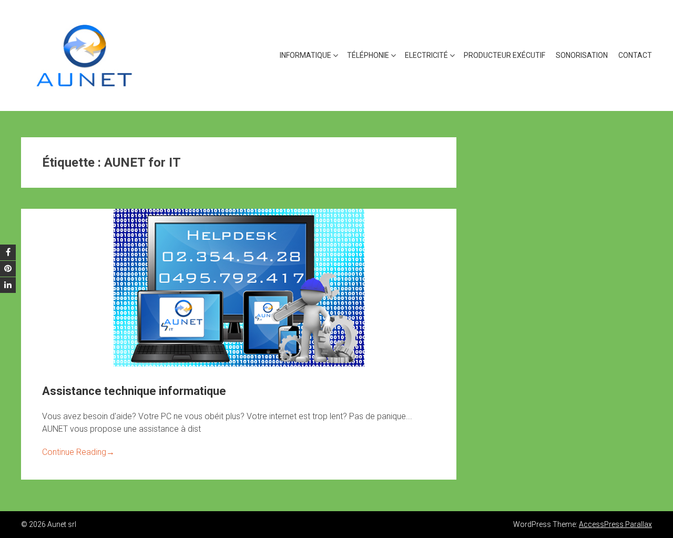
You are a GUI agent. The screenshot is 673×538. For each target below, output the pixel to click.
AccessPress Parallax (615, 524)
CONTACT (635, 55)
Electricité (426, 55)
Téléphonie (368, 55)
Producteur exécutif (504, 55)
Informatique (305, 55)
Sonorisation (582, 55)
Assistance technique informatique (134, 391)
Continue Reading (78, 452)
